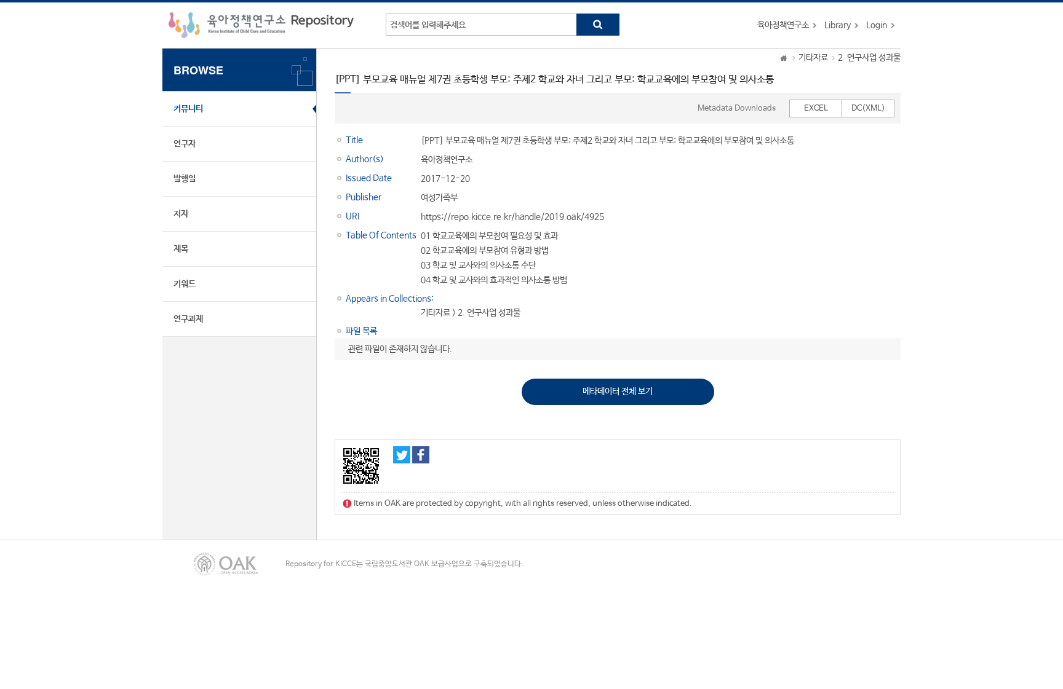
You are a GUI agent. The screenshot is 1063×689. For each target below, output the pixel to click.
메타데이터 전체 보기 (618, 391)
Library (837, 25)
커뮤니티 (188, 109)
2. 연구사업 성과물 (869, 58)
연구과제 (188, 319)
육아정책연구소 (783, 25)
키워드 (184, 284)
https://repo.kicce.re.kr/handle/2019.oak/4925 (512, 217)
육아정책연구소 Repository (261, 25)
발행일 (184, 179)
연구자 (184, 144)
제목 (180, 249)
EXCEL (816, 108)
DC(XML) (868, 108)
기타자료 (813, 58)
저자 (180, 214)
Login (876, 25)
